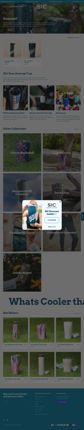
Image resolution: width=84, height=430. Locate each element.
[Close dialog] (60, 202)
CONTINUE (52, 220)
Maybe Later (52, 226)
